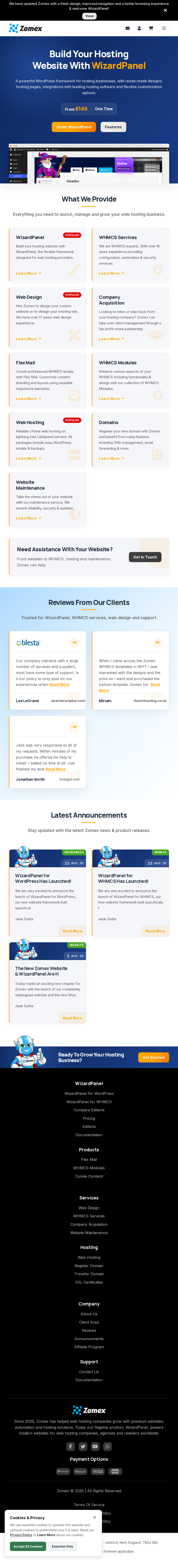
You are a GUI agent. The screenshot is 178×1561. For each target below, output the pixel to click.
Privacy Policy (21, 1535)
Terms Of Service (89, 1504)
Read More (59, 684)
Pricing (89, 1118)
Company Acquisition (89, 1224)
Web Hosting (89, 1257)
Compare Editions (89, 1110)
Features (113, 127)
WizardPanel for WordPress (89, 1093)
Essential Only (62, 1546)
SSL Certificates (89, 1282)
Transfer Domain (89, 1274)
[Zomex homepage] (25, 28)
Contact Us (89, 1371)
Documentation (89, 1135)
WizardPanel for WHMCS (89, 1101)
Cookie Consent (89, 1176)
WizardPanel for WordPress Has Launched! (43, 878)
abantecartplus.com (68, 701)
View (90, 16)
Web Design (89, 1208)
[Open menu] (164, 28)
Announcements (89, 1338)
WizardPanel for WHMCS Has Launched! (123, 878)
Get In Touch (145, 557)
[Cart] (151, 28)
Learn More (26, 273)
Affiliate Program (89, 1347)
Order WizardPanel (74, 127)
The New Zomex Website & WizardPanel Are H (41, 971)
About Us (89, 1314)
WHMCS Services (89, 1216)
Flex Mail (89, 1159)
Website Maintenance (89, 1232)
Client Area (89, 1322)
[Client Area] (139, 28)
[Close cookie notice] (94, 1517)
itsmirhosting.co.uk (150, 701)
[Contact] (128, 28)
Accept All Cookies (28, 1546)
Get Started (154, 1057)
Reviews (89, 1330)
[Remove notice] (165, 10)
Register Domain (89, 1265)
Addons (89, 1126)
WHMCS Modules (89, 1168)
